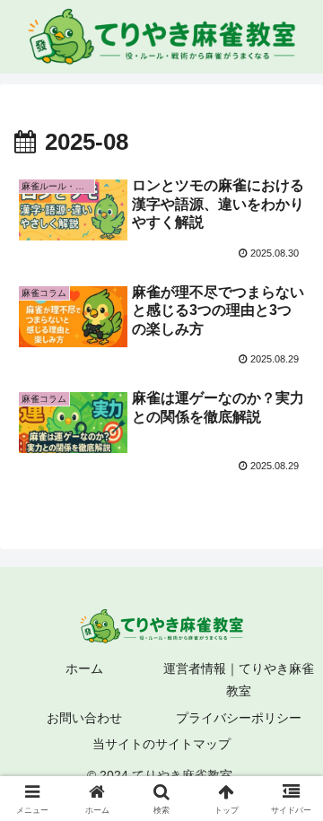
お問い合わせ (84, 718)
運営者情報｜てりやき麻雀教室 (238, 679)
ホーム (84, 668)
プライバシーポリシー (238, 718)
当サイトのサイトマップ (161, 744)
